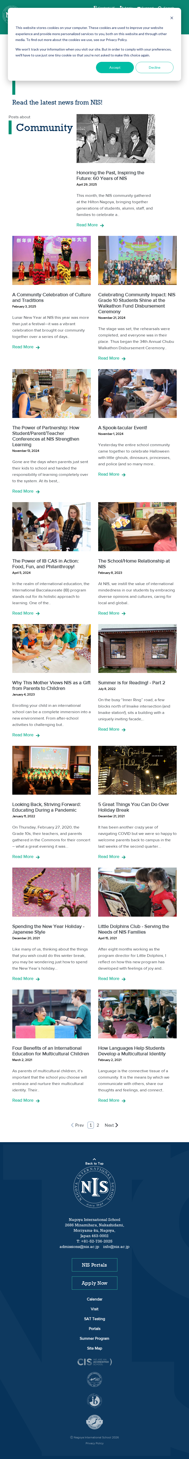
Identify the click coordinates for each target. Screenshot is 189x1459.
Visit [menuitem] (94, 1309)
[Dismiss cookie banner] (171, 18)
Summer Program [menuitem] (94, 1339)
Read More (87, 225)
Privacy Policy (95, 1443)
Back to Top (94, 1163)
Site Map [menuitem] (94, 1349)
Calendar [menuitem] (94, 1299)
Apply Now (95, 1283)
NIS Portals (94, 1265)
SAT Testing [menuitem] (94, 1319)
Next (109, 1125)
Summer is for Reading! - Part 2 (131, 683)
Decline (154, 67)
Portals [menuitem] (94, 1329)
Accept (115, 67)
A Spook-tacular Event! (122, 428)
